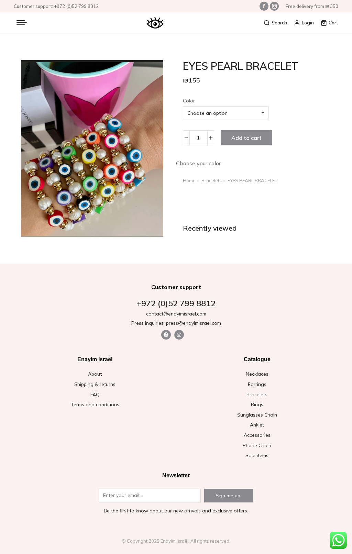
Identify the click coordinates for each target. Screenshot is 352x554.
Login (308, 23)
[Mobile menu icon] (22, 22)
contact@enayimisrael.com (176, 314)
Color (189, 101)
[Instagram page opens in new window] (274, 6)
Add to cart (246, 137)
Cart (333, 23)
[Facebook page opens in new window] (264, 6)
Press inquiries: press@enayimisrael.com (176, 323)
